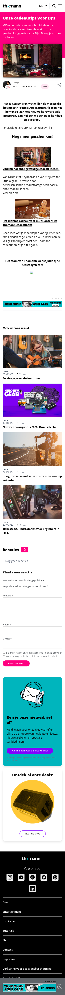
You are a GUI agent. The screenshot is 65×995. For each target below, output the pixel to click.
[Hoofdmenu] (60, 6)
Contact (7, 949)
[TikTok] (32, 877)
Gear (6, 902)
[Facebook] (43, 877)
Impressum (10, 959)
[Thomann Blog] (12, 6)
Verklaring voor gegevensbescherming (27, 968)
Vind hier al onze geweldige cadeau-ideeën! (31, 169)
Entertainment (12, 911)
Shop (6, 940)
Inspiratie (9, 921)
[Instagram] (9, 877)
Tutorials (8, 930)
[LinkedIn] (32, 888)
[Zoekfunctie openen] (54, 6)
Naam (7, 624)
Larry (16, 82)
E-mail (7, 638)
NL (44, 6)
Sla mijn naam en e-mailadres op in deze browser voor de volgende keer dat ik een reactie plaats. (34, 654)
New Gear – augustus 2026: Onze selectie (29, 427)
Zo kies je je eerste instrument (23, 378)
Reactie (8, 595)
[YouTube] (21, 877)
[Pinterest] (55, 877)
